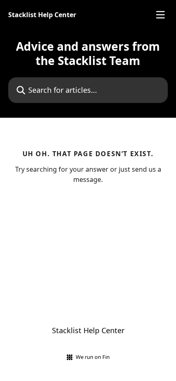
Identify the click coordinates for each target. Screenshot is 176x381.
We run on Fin (93, 357)
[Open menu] (160, 15)
